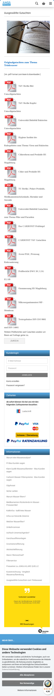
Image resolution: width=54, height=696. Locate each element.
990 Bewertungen (27, 624)
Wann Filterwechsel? (15, 555)
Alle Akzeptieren (27, 675)
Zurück (15, 341)
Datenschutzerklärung (10, 669)
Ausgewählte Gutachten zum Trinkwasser (24, 580)
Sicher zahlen (12, 491)
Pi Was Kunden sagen (15, 463)
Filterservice (11, 561)
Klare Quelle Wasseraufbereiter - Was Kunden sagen (25, 470)
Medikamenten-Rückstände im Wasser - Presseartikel (23, 503)
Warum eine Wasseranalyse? (18, 457)
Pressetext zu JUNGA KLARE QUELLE (22, 566)
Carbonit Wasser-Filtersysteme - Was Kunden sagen (25, 478)
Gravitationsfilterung (15, 544)
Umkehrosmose (13, 527)
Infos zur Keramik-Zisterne (17, 516)
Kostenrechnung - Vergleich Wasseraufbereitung (18, 573)
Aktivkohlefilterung (14, 549)
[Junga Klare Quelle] (5, 3)
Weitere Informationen (27, 690)
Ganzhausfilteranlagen (16, 538)
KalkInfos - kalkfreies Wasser (18, 510)
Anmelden (27, 375)
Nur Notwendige (27, 683)
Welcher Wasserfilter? (15, 521)
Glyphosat (10, 485)
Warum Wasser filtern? (16, 497)
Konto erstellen (12, 381)
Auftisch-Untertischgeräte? (17, 533)
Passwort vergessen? (15, 385)
